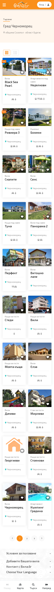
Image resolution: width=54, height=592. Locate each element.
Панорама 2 (39, 226)
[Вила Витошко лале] (39, 257)
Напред (46, 588)
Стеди (9, 320)
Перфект (11, 273)
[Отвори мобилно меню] (4, 4)
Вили (34, 320)
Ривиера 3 (12, 132)
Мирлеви (37, 413)
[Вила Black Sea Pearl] (14, 66)
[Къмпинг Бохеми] (39, 117)
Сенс (33, 179)
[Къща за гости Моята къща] (14, 351)
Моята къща (13, 366)
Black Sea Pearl (11, 83)
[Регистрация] (48, 4)
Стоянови (37, 460)
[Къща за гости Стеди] (14, 304)
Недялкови (38, 85)
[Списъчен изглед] (15, 52)
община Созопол (15, 32)
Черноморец (14, 94)
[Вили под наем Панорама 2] (39, 211)
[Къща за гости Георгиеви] (14, 445)
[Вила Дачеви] (14, 398)
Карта (20, 588)
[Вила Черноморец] (14, 492)
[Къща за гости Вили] (39, 304)
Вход (41, 4)
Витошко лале (37, 274)
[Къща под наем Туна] (14, 211)
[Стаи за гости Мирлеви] (39, 398)
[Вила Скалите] (14, 164)
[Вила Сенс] (39, 164)
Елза (33, 366)
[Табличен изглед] (6, 52)
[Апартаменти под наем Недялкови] (39, 66)
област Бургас (33, 32)
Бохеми (35, 132)
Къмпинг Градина (37, 509)
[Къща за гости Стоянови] (39, 445)
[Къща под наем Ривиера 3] (14, 117)
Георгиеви (12, 460)
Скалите (11, 179)
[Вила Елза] (39, 351)
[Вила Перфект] (14, 257)
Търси (33, 588)
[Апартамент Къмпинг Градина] (39, 492)
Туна (8, 226)
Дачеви (10, 413)
